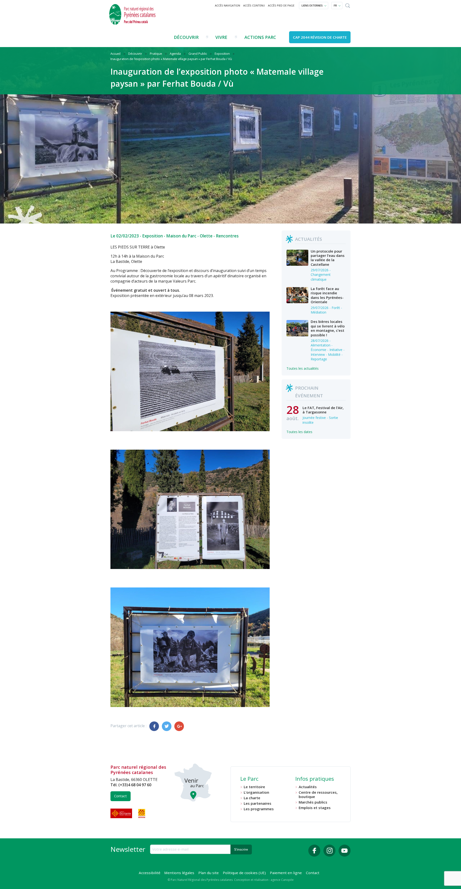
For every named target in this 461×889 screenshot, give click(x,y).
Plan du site (208, 872)
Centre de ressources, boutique (318, 794)
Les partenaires (257, 803)
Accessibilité (149, 872)
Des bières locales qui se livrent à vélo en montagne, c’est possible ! (328, 328)
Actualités (308, 787)
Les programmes (259, 809)
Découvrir (186, 37)
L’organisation (256, 792)
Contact (120, 796)
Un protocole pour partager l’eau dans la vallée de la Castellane (328, 258)
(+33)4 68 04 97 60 (134, 784)
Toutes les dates (299, 431)
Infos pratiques (314, 779)
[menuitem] (227, 5)
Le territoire (254, 787)
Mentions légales (179, 872)
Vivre (221, 37)
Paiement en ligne (286, 872)
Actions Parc (260, 37)
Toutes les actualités (302, 368)
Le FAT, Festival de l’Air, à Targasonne (323, 409)
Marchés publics (313, 802)
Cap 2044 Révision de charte (320, 37)
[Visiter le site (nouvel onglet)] (121, 813)
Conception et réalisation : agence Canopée (264, 880)
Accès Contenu (254, 5)
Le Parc (249, 779)
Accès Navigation (227, 5)
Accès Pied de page (281, 5)
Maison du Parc (181, 236)
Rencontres (227, 236)
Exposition (152, 236)
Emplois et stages (315, 807)
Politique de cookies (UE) (244, 872)
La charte (252, 798)
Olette (206, 236)
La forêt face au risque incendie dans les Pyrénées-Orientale (327, 295)
